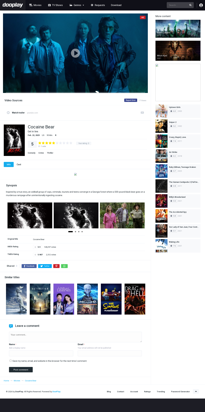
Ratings (147, 391)
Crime (41, 153)
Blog (109, 391)
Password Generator (180, 391)
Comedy (31, 153)
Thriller (50, 153)
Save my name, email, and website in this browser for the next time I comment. (49, 361)
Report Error (131, 100)
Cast (19, 164)
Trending (161, 391)
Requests (99, 5)
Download (116, 5)
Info (9, 164)
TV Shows (57, 5)
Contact (120, 391)
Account (134, 391)
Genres (77, 5)
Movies (37, 5)
